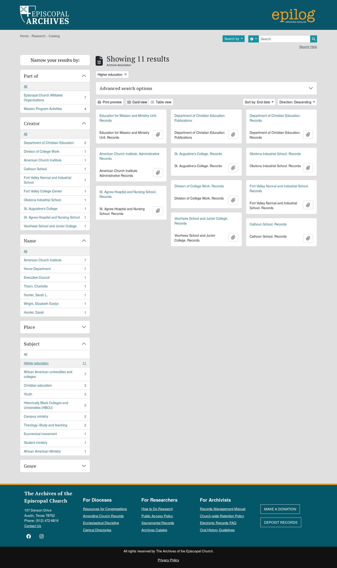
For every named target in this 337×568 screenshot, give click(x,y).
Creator (32, 123)
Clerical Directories (97, 529)
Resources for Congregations (105, 508)
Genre (30, 466)
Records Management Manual (222, 508)
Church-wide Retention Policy (222, 515)
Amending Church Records (103, 515)
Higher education (55, 364)
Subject (32, 344)
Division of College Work (55, 152)
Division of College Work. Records (199, 186)
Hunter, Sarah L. (55, 295)
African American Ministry (55, 452)
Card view (139, 102)
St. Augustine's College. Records (198, 153)
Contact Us (32, 525)
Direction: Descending (295, 102)
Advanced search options (125, 88)
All (25, 86)
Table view (163, 102)
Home (24, 36)
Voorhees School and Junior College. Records (201, 220)
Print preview (112, 102)
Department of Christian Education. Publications (199, 118)
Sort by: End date (258, 102)
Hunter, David (55, 313)
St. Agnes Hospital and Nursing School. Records (127, 194)
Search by (232, 38)
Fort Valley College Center (55, 192)
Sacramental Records (157, 522)
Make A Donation (280, 508)
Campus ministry (55, 417)
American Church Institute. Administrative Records (129, 156)
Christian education (55, 386)
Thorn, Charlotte (55, 287)
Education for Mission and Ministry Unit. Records (128, 118)
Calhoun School (55, 169)
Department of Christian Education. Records (275, 118)
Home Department (55, 269)
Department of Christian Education (55, 143)
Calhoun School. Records (268, 224)
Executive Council (55, 278)
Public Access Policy (157, 515)
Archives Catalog (154, 529)
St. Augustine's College (55, 209)
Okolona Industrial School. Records (275, 153)
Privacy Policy (168, 559)
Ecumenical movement (55, 434)
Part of (31, 76)
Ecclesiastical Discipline (101, 522)
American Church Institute (55, 161)
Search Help (308, 46)
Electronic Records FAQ (218, 522)
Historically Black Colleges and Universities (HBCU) (55, 405)
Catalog (54, 36)
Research (39, 36)
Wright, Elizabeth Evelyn (55, 304)
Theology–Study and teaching (55, 426)
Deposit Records (281, 522)
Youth (55, 395)
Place (29, 327)
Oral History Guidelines (217, 529)
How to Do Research (157, 508)
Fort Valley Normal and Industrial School (55, 180)
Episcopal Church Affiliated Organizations (55, 97)
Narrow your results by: (55, 60)
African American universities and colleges (55, 374)
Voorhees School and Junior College (55, 227)
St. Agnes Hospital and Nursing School (55, 218)
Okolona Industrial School (55, 200)
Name (30, 241)
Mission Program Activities (55, 109)
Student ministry (55, 443)
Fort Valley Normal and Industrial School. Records (279, 188)
